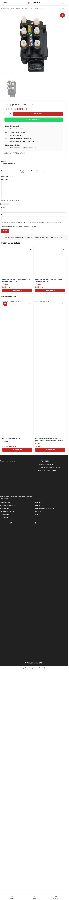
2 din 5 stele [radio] (12, 291)
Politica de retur (4, 728)
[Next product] (65, 8)
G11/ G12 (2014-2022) (35, 8)
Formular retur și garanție (7, 731)
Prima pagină (5, 8)
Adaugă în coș (38, 228)
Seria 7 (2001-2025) (21, 8)
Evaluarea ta (4, 291)
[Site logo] (34, 2)
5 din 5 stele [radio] (16, 291)
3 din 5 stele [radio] (13, 291)
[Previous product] (61, 8)
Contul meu (38, 722)
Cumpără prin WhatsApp (33, 234)
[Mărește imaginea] (5, 73)
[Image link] (22, 809)
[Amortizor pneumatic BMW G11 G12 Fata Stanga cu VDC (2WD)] (50, 430)
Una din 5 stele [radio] (11, 291)
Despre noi (38, 731)
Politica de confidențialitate (7, 725)
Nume (3, 322)
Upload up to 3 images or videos (10, 315)
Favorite (37, 725)
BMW (12, 8)
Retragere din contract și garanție (44, 728)
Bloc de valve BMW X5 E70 (11, 659)
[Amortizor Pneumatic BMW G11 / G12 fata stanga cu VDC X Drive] (17, 430)
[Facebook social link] (58, 352)
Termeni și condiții (5, 722)
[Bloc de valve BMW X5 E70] (17, 589)
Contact (37, 733)
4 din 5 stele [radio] (15, 291)
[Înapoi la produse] (63, 8)
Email (3, 330)
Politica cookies (4, 733)
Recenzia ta (5, 294)
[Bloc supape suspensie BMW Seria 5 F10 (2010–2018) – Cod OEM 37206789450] (50, 589)
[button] (17, 511)
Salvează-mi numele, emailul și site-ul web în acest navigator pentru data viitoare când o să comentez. (32, 337)
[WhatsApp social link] (62, 352)
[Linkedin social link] (60, 352)
